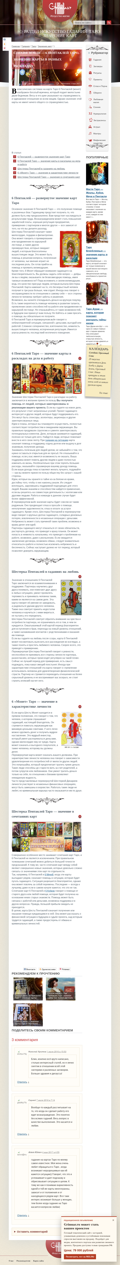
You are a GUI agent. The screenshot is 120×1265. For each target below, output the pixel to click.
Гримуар (16, 46)
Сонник (96, 107)
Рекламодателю (23, 1261)
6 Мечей (49, 874)
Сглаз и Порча (100, 86)
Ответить (22, 1082)
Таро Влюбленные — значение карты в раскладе (96, 252)
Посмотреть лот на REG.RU (80, 1256)
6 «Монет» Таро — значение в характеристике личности (48, 173)
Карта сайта (38, 1261)
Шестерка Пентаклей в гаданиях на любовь (41, 168)
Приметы (97, 79)
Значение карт (45, 46)
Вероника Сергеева (44, 83)
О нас (11, 1261)
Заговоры (97, 66)
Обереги (97, 92)
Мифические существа (99, 141)
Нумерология (99, 113)
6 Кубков (50, 891)
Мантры (97, 133)
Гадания (26, 46)
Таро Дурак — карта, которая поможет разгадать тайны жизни (96, 316)
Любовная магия (98, 101)
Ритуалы (97, 72)
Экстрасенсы (99, 120)
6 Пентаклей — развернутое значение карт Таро (44, 157)
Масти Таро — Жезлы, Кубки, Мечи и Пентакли (96, 192)
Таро (33, 46)
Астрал (96, 126)
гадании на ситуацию (56, 440)
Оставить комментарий (32, 1231)
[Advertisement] (47, 127)
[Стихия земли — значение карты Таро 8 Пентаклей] (28, 1004)
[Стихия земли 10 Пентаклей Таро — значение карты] (28, 979)
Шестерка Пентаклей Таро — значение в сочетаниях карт (49, 177)
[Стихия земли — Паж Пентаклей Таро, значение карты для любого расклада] (61, 979)
